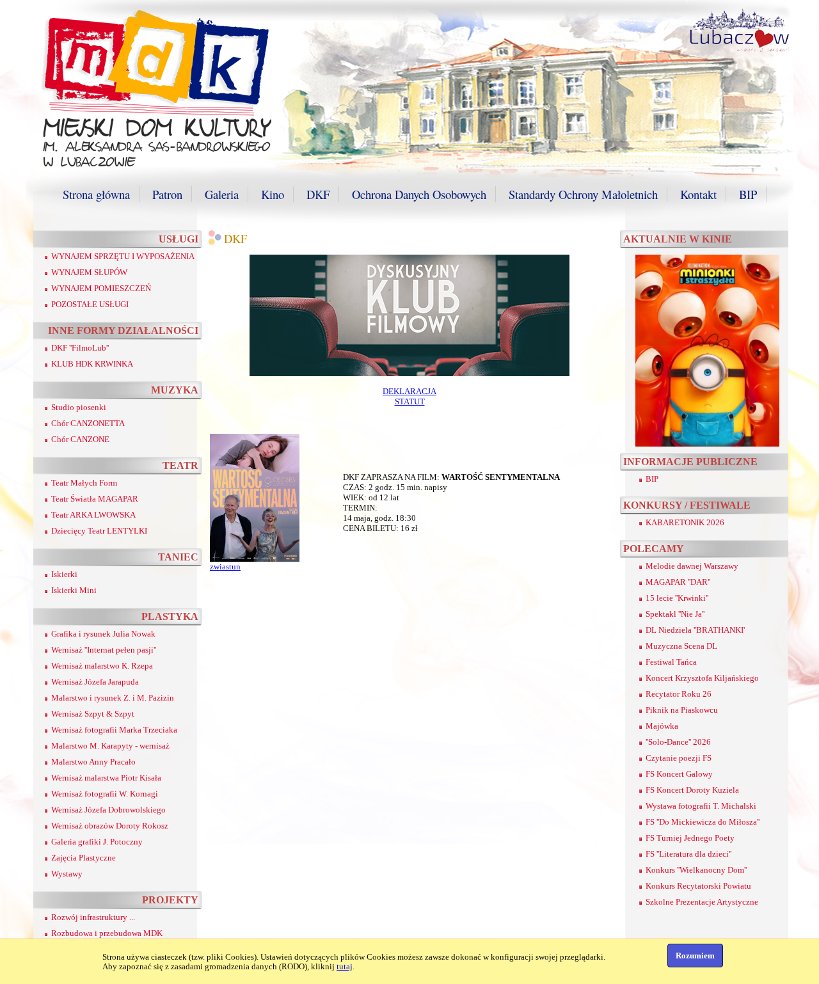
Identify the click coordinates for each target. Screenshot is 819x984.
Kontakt (698, 194)
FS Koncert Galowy (679, 774)
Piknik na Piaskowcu (682, 710)
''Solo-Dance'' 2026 (678, 742)
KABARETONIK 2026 (685, 522)
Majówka (662, 726)
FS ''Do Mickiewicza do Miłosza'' (702, 822)
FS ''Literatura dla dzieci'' (688, 854)
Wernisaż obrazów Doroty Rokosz (109, 825)
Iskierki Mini (74, 590)
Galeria (222, 194)
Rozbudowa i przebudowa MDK (107, 933)
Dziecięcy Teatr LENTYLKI (99, 531)
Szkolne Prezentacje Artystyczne (702, 902)
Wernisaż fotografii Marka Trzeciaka (114, 729)
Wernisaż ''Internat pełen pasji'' (103, 650)
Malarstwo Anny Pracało (93, 761)
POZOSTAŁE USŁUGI (90, 304)
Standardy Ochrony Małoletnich (583, 194)
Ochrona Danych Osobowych (419, 194)
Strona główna (96, 194)
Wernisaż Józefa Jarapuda (95, 681)
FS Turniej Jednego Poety (690, 838)
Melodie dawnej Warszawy (692, 566)
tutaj (345, 966)
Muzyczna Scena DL (681, 646)
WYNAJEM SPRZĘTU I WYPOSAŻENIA (123, 256)
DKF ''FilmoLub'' (80, 348)
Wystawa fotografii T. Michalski (701, 806)
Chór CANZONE (80, 439)
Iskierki (64, 574)
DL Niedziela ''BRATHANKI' (695, 630)
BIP (748, 194)
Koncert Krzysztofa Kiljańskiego (702, 678)
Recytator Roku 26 (679, 694)
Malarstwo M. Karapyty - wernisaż (110, 745)
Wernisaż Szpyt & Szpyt (92, 713)
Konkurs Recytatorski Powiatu (698, 886)
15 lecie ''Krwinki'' (677, 598)
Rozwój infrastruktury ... (93, 917)
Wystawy (67, 873)
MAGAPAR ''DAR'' (678, 582)
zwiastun (225, 566)
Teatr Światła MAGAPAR (94, 499)
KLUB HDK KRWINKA (92, 364)
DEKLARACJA (409, 391)
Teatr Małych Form (84, 483)
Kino (272, 194)
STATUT (410, 401)
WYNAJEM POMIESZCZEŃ (101, 288)
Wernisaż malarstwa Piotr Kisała (106, 777)
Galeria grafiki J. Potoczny (97, 841)
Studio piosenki (78, 407)
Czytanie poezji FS (679, 758)
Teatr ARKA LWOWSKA (93, 515)
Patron (167, 194)
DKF (318, 194)
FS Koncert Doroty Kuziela (692, 790)
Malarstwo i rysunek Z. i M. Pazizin (112, 697)
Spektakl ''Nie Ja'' (675, 614)
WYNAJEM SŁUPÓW (89, 272)
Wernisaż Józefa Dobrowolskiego (108, 809)
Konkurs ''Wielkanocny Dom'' (696, 870)
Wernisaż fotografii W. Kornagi (104, 793)
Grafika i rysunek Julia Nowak (103, 634)
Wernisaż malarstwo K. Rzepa (102, 666)
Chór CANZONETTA (88, 423)
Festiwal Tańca (671, 662)
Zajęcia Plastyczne (83, 857)
